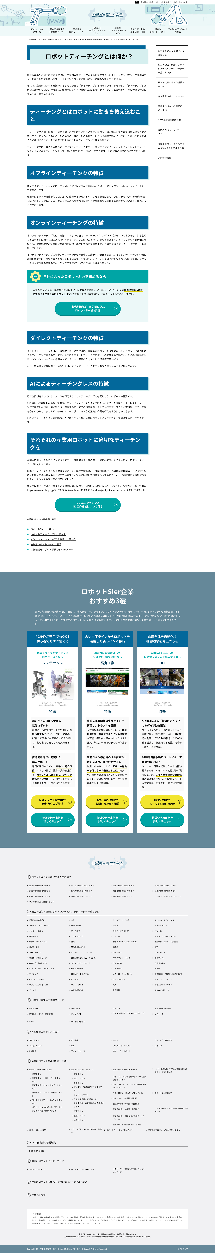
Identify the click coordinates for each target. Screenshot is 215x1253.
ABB (72, 1045)
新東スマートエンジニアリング (125, 941)
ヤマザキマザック (78, 1021)
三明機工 (158, 968)
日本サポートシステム (80, 974)
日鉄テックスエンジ (121, 931)
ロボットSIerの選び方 (163, 1093)
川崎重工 (32, 1051)
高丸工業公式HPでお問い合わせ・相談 (107, 801)
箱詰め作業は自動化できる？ (166, 885)
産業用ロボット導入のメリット (125, 1069)
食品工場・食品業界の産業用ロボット (89, 1088)
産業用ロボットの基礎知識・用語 (170, 108)
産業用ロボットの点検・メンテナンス (128, 1093)
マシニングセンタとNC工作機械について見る (88, 504)
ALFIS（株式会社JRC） (38, 963)
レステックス (160, 952)
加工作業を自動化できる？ (123, 891)
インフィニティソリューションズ (42, 968)
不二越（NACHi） (36, 1045)
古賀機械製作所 (77, 990)
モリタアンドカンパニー (122, 920)
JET (156, 947)
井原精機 (116, 990)
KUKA (115, 1040)
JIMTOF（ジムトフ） (37, 1169)
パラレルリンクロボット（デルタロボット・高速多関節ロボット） (47, 1109)
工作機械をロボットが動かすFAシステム (52, 549)
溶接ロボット (79, 1074)
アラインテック (77, 936)
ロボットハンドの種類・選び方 (125, 1098)
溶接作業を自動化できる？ (81, 896)
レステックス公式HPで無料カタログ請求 (52, 801)
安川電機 (74, 1040)
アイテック (33, 974)
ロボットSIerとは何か (42, 529)
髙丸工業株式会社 (78, 947)
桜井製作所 (33, 1008)
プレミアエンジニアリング (39, 925)
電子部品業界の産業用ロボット (87, 1099)
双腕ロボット (37, 1074)
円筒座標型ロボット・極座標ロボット (47, 1094)
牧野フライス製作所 (163, 1008)
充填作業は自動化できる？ (39, 885)
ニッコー (116, 936)
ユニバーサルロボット (121, 1051)
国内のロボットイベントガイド (171, 131)
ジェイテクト (76, 1014)
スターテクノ (118, 968)
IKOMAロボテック (162, 990)
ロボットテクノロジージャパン (83, 1169)
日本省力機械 (160, 963)
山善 (73, 920)
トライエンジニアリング (80, 963)
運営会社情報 (164, 157)
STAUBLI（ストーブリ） (122, 1045)
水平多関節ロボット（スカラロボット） (47, 1101)
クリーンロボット (81, 1094)
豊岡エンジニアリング (38, 958)
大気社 (115, 925)
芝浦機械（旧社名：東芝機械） (41, 1014)
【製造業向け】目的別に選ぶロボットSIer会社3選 (88, 308)
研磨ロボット (79, 1111)
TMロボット (34, 1040)
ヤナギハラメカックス (38, 941)
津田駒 (115, 947)
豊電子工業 (33, 936)
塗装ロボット (79, 1115)
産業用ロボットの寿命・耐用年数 (126, 1109)
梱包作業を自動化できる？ (81, 891)
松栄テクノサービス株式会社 (166, 941)
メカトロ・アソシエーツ (122, 974)
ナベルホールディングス (164, 920)
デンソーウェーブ (78, 1051)
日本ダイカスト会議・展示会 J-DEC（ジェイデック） (129, 1170)
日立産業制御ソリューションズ (83, 958)
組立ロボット (79, 1078)
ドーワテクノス (35, 952)
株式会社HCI (34, 947)
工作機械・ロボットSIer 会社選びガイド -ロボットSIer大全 (164, 2)
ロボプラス (159, 958)
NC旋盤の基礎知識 (36, 1151)
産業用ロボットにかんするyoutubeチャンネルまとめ (171, 145)
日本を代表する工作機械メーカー (171, 84)
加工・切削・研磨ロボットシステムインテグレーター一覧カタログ (171, 68)
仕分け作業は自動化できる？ (124, 885)
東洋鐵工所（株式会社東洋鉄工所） (169, 974)
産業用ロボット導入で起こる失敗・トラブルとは (129, 1117)
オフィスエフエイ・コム (39, 984)
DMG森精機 (75, 1008)
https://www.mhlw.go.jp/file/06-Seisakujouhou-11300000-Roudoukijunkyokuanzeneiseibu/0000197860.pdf (86, 490)
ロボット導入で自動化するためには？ (171, 52)
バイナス (158, 931)
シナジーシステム (36, 931)
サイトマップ (182, 1249)
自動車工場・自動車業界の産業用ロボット (89, 1105)
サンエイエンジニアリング (81, 952)
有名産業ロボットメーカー (171, 96)
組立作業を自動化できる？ (165, 891)
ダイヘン (158, 1045)
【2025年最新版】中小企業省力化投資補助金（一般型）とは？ (171, 1070)
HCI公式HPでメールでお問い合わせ (162, 801)
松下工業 (74, 979)
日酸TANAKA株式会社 (37, 920)
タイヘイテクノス (162, 925)
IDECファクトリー (36, 979)
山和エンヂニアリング (163, 984)
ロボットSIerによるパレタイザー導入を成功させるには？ (129, 1086)
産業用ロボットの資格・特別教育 (126, 1103)
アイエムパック (119, 979)
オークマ (116, 1008)
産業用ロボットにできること (82, 1069)
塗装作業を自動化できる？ (39, 896)
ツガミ (32, 1021)
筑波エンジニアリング (163, 979)
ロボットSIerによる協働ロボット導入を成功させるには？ (129, 1078)
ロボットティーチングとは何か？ (48, 534)
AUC (114, 984)
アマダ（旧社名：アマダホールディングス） (129, 1015)
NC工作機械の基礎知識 (169, 120)
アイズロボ (75, 931)
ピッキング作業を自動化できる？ (168, 896)
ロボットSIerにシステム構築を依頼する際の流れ (171, 1110)
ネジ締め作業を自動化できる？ (41, 901)
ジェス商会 (117, 963)
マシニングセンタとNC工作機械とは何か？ (53, 539)
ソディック (159, 1014)
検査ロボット (79, 1120)
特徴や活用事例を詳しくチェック (52, 819)
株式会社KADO (77, 968)
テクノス (32, 990)
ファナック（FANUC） (164, 1040)
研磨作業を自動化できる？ (39, 891)
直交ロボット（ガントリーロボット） (46, 1079)
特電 (73, 941)
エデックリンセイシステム (165, 936)
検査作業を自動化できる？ (123, 896)
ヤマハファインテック (121, 958)
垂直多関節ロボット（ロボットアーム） (47, 1087)
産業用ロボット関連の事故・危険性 (127, 1124)
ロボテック (117, 952)
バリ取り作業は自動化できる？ (83, 885)
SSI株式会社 (76, 925)
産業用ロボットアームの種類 (46, 544)
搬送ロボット (79, 1083)
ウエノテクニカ (77, 984)
